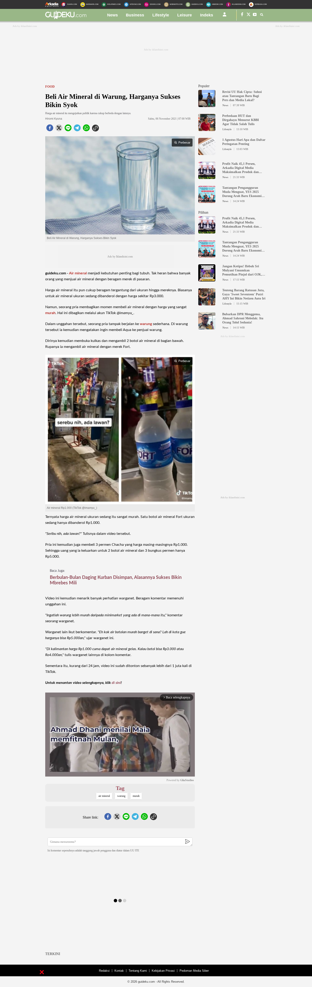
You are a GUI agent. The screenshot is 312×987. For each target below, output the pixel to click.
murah (50, 313)
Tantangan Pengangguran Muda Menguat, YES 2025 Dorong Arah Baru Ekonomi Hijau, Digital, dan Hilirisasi (242, 192)
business (135, 15)
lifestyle (160, 15)
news (112, 15)
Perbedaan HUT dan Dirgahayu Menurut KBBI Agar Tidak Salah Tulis (240, 120)
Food (50, 86)
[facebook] (49, 129)
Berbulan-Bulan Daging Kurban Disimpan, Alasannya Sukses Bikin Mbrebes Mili (116, 580)
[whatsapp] (86, 129)
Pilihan (203, 212)
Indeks (206, 15)
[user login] (224, 16)
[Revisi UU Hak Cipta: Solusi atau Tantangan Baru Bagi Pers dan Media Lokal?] (206, 105)
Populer (203, 86)
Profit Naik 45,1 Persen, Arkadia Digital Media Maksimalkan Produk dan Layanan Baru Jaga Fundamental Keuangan (240, 168)
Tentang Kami (138, 970)
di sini (116, 683)
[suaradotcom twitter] (248, 15)
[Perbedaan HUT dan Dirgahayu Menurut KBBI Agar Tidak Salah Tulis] (206, 129)
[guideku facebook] (242, 15)
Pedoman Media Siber (194, 970)
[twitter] (58, 129)
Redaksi (104, 970)
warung (146, 324)
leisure (184, 15)
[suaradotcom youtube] (255, 15)
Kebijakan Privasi (163, 970)
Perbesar (184, 142)
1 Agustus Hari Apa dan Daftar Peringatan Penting (243, 142)
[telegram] (77, 129)
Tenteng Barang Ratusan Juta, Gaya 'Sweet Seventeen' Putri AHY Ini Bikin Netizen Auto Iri (243, 294)
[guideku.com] (65, 18)
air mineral (104, 796)
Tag (120, 788)
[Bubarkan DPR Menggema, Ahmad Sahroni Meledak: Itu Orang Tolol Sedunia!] (206, 327)
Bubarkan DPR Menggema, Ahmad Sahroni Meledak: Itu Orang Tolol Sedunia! (242, 318)
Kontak (119, 970)
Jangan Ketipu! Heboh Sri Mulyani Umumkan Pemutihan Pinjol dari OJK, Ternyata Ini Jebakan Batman (243, 271)
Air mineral (78, 273)
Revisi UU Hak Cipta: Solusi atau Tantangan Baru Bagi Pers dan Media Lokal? (242, 96)
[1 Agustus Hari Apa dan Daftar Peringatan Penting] (206, 153)
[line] (68, 129)
